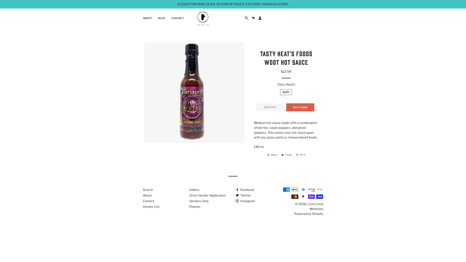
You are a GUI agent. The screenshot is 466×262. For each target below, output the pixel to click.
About (147, 18)
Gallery (194, 190)
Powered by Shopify (308, 214)
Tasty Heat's (286, 84)
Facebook (247, 190)
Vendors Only (199, 201)
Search (148, 190)
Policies (194, 207)
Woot (286, 92)
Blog (161, 18)
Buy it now (300, 107)
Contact (177, 18)
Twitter (245, 195)
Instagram (247, 201)
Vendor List (151, 207)
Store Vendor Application (207, 195)
